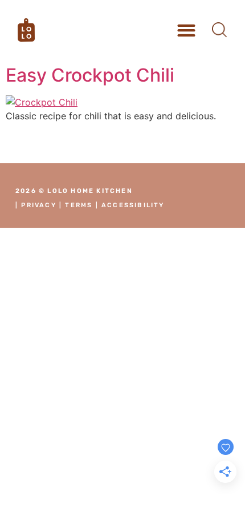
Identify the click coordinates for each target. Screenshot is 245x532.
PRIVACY (38, 205)
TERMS (78, 205)
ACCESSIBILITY (133, 205)
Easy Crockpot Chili (90, 75)
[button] (186, 30)
